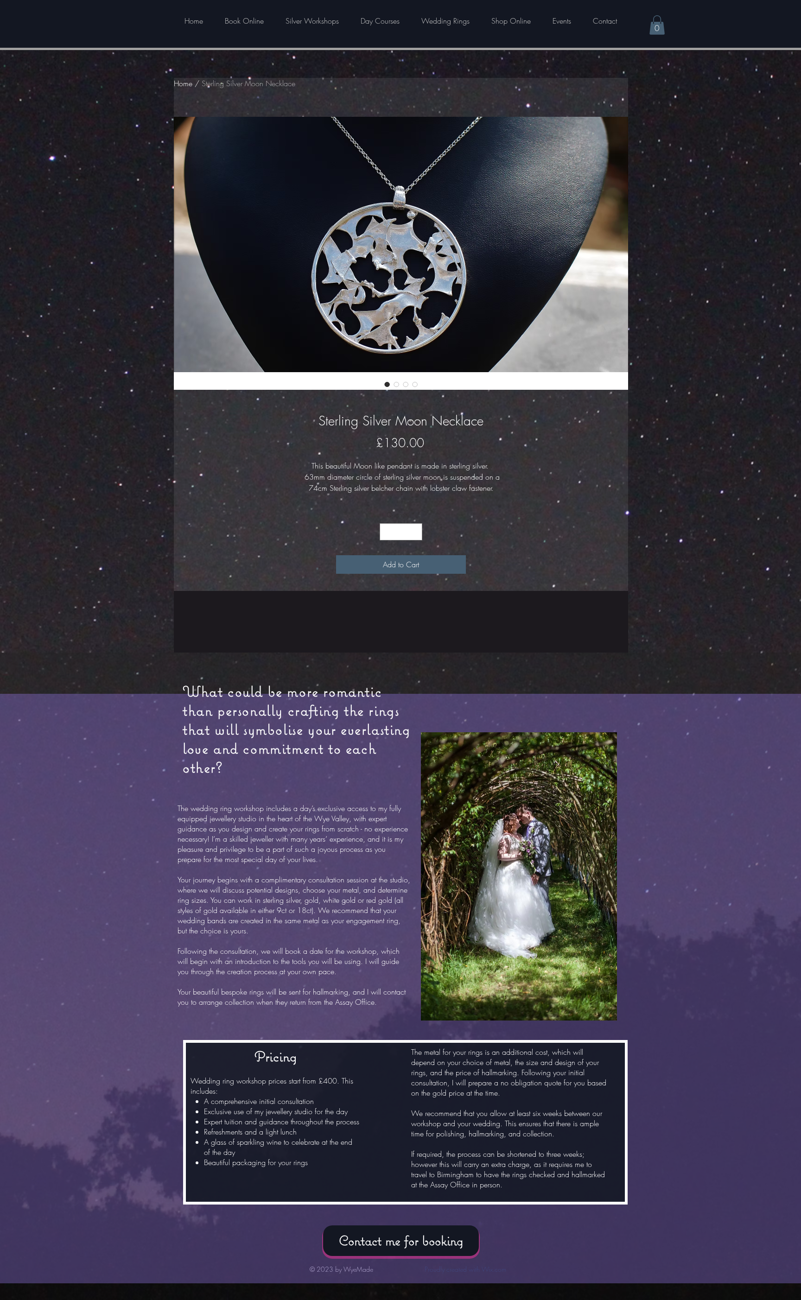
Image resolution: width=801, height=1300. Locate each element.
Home (183, 83)
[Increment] (415, 532)
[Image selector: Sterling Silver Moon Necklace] (387, 384)
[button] (657, 25)
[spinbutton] (401, 532)
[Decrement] (387, 532)
